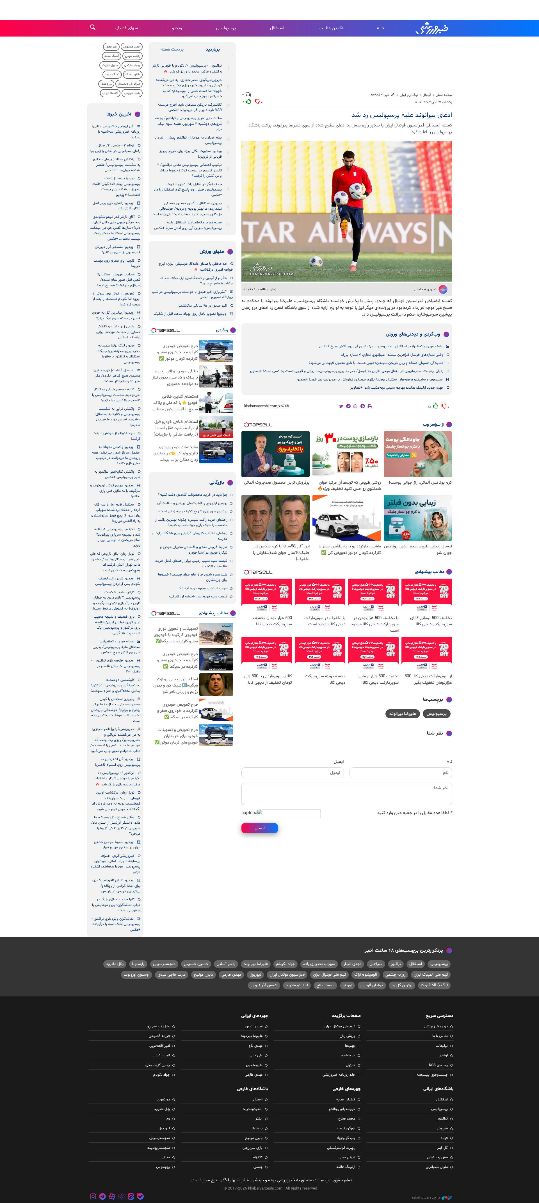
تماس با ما (440, 1036)
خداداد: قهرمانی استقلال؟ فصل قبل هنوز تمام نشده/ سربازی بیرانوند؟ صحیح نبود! (118, 280)
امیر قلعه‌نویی (159, 1045)
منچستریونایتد (158, 1147)
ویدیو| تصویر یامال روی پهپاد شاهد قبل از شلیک (190, 313)
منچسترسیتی (164, 964)
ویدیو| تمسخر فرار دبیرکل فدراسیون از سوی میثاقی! (117, 249)
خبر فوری (111, 47)
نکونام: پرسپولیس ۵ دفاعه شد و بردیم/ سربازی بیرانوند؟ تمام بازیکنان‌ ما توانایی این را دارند (117, 537)
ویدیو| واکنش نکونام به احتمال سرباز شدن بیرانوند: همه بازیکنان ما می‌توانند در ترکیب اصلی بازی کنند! (116, 455)
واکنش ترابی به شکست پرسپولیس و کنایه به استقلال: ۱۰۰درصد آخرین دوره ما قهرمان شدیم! (117, 417)
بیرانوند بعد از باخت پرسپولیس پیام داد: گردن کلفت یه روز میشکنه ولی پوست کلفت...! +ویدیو (116, 186)
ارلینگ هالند (345, 1167)
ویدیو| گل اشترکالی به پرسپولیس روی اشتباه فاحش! (117, 762)
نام (449, 762)
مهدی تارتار (352, 964)
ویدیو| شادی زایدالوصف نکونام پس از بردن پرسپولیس (117, 581)
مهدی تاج (255, 1045)
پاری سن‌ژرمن (252, 1147)
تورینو (347, 985)
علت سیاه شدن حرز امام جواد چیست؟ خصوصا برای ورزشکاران (192, 577)
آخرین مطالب (331, 28)
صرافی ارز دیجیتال (129, 84)
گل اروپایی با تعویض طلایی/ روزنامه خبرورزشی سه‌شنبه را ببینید (116, 132)
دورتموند (163, 1099)
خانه (380, 28)
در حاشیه (348, 1055)
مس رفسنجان (437, 1157)
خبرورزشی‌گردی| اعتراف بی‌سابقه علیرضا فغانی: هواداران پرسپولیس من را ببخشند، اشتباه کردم (115, 864)
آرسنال (257, 1099)
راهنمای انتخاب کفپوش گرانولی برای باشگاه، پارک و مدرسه (189, 536)
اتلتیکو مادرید (297, 985)
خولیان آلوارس (371, 985)
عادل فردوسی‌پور (158, 1026)
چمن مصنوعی (131, 47)
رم (168, 1118)
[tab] (212, 50)
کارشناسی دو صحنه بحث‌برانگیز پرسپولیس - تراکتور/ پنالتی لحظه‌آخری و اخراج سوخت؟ (115, 686)
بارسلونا (138, 964)
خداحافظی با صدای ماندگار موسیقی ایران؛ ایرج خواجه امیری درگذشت (196, 266)
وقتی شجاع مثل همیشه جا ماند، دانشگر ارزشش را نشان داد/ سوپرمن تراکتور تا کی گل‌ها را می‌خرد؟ (115, 825)
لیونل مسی (347, 1157)
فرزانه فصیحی (159, 1036)
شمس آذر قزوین (264, 985)
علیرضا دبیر (254, 1065)
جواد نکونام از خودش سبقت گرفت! (116, 436)
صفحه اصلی (444, 95)
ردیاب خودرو (132, 56)
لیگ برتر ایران (409, 95)
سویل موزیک (110, 65)
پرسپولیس (226, 28)
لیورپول (255, 974)
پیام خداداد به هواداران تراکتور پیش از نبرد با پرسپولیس (188, 140)
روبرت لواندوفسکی (341, 1147)
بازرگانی (216, 482)
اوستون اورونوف (136, 974)
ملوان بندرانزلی (437, 1167)
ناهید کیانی (161, 1055)
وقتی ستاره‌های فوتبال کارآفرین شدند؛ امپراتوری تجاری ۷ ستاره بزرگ (392, 354)
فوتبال (427, 95)
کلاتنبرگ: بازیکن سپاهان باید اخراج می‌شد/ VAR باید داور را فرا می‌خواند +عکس (190, 107)
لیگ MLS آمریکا (434, 985)
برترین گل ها (402, 985)
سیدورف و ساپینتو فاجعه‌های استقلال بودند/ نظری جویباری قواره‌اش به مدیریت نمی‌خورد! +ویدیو (369, 379)
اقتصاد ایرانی (110, 93)
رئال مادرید (115, 964)
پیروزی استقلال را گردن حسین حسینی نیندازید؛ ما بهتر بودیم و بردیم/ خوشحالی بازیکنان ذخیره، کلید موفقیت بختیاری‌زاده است (187, 209)
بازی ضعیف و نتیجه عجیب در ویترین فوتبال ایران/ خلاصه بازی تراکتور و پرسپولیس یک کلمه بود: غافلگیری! (117, 625)
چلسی (257, 1167)
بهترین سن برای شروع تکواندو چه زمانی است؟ (192, 511)
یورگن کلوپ (346, 1128)
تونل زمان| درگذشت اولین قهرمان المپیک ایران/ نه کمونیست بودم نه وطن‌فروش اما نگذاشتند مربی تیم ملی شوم (116, 801)
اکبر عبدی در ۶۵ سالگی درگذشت (203, 305)
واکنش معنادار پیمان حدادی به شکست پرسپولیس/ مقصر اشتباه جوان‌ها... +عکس (116, 165)
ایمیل (339, 762)
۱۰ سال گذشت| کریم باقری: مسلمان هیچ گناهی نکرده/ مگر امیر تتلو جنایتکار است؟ (116, 376)
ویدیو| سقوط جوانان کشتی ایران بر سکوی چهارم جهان (117, 845)
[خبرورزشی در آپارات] (112, 1197)
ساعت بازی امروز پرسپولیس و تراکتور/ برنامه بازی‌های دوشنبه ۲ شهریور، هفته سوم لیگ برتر (188, 124)
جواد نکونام (285, 964)
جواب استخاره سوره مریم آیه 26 (203, 588)
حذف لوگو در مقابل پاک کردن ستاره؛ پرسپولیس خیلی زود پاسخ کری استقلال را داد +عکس (188, 190)
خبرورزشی (432, 28)
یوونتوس (163, 1167)
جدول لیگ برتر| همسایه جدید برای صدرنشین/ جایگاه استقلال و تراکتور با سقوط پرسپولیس (119, 353)
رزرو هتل (106, 84)
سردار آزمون (253, 1026)
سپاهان (376, 964)
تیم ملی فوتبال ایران (329, 974)
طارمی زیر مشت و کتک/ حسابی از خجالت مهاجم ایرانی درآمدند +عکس (118, 332)
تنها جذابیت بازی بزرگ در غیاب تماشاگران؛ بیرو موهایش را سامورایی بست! (116, 905)
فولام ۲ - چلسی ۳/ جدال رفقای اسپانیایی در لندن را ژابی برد (115, 148)
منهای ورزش (212, 251)
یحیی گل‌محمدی (157, 1065)
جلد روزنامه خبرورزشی (339, 1074)
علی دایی (256, 1055)
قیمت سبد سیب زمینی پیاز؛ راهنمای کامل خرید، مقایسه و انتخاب (191, 563)
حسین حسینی (196, 964)
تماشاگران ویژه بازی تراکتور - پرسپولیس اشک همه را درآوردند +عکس (116, 924)
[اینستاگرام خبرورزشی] (93, 1197)
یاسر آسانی (226, 964)
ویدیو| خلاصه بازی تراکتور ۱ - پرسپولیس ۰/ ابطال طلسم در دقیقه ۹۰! (115, 666)
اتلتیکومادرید (252, 1109)
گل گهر (442, 1147)
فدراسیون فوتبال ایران (287, 974)
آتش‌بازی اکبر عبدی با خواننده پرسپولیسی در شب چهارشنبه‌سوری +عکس (192, 294)
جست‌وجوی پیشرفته (432, 1074)
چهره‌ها (350, 1045)
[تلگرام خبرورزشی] (103, 1197)
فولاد (444, 1138)
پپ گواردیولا (346, 1138)
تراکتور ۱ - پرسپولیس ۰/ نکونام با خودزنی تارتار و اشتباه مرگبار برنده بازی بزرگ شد (187, 68)
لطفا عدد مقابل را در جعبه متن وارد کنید (414, 813)
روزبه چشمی (395, 974)
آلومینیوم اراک (365, 974)
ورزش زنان (347, 1036)
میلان (166, 1157)
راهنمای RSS (438, 1065)
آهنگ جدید (111, 56)
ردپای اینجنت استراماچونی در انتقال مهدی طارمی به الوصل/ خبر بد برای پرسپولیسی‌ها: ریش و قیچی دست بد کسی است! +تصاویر (346, 371)
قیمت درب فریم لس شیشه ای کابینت (198, 596)
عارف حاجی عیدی (172, 974)
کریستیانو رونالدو (342, 1109)
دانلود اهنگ (132, 75)
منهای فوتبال (126, 28)
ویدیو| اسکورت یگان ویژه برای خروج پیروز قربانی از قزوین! (190, 154)
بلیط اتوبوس (132, 93)
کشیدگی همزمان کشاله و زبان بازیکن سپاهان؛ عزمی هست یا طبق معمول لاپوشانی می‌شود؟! (375, 363)
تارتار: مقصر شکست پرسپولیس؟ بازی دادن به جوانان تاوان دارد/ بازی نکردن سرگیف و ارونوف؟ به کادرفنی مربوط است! (116, 600)
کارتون (350, 1065)
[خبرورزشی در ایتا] (131, 1197)
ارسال (260, 828)
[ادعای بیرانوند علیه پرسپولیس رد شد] (346, 211)
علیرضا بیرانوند (402, 714)
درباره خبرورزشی (436, 1026)
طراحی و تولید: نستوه (426, 1197)
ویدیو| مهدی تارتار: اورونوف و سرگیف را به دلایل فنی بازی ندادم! (115, 491)
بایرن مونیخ (203, 974)
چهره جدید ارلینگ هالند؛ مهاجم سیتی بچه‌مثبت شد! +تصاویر (396, 387)
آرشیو (444, 1055)
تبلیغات (442, 1045)
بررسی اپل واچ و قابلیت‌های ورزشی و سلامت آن (192, 503)
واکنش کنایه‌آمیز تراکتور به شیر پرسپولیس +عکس (117, 474)
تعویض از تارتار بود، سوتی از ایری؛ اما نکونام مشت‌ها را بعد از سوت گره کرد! (116, 299)
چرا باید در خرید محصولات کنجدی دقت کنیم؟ (192, 494)
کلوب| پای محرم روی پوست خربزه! (116, 263)
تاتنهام (257, 1157)
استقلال (277, 28)
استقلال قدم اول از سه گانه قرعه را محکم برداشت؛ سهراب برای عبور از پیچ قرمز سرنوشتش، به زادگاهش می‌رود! (115, 513)
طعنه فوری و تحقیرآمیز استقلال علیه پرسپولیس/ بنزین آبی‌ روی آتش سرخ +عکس (380, 346)
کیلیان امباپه (345, 1099)
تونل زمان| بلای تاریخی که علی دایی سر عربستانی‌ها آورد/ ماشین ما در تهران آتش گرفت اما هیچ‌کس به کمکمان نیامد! (115, 562)
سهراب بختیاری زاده (319, 964)
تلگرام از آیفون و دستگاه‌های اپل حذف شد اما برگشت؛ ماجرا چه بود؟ (196, 281)
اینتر (258, 1118)
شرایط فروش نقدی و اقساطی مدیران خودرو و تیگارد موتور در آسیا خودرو (193, 550)
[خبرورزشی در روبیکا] (121, 1197)
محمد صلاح (325, 985)
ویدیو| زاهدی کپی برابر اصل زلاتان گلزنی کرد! (116, 206)
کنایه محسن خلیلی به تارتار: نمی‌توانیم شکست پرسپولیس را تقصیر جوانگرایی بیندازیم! (116, 395)
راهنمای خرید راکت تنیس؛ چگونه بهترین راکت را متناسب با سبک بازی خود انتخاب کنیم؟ (191, 522)
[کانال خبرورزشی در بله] (140, 1197)
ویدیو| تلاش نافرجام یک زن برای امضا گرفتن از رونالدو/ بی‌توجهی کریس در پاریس (116, 886)
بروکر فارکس (132, 65)
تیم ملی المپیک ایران (431, 974)
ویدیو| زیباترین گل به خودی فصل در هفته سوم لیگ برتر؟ (116, 315)
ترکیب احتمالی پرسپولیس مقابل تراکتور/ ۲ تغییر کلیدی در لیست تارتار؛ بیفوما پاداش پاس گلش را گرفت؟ (189, 170)
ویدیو (177, 28)
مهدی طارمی (231, 974)
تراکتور (396, 964)
